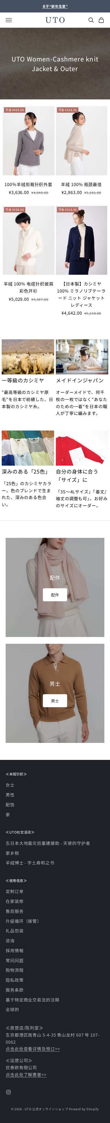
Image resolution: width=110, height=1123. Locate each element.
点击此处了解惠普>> (26, 1074)
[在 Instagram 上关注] (8, 1092)
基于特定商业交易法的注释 (33, 1000)
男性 (10, 795)
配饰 (10, 804)
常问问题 (15, 960)
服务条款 (15, 990)
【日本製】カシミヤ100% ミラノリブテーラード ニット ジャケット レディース (81, 294)
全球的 (12, 1009)
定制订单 (15, 891)
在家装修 (15, 901)
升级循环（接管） (23, 921)
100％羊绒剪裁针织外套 (28, 184)
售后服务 (15, 911)
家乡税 (12, 853)
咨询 (10, 940)
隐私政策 (15, 980)
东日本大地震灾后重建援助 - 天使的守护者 (48, 843)
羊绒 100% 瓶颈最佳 (81, 184)
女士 (10, 785)
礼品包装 (15, 931)
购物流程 (15, 970)
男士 (55, 701)
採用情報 (15, 950)
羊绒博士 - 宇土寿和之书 (30, 863)
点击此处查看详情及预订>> (33, 1049)
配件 (55, 595)
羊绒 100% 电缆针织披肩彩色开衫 (29, 287)
